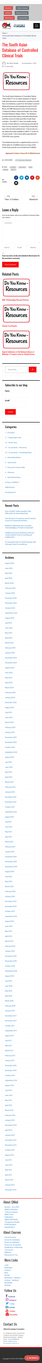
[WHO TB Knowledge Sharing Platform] (16, 288)
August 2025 (9, 618)
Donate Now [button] (23, 18)
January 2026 (10, 593)
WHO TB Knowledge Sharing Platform (15, 299)
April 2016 (8, 1105)
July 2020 (8, 876)
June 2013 (8, 1165)
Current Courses (10, 1237)
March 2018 (9, 1001)
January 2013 (10, 1185)
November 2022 (11, 742)
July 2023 (8, 712)
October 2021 (10, 807)
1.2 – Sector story (11, 442)
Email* (7, 400)
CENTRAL (13, 167)
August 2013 (9, 1155)
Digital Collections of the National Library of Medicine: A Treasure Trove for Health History (18, 353)
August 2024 (9, 668)
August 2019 (9, 921)
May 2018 (8, 991)
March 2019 (9, 941)
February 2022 (10, 787)
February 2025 (10, 648)
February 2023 (10, 727)
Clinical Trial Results (9, 325)
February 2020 (10, 891)
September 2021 (11, 812)
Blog (6, 1273)
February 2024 (10, 692)
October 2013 (10, 1150)
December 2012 (10, 1190)
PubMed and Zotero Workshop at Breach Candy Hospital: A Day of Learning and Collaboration (19, 535)
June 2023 (9, 717)
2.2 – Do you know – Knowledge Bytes (18, 452)
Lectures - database (11, 1280)
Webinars (7, 1252)
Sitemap (7, 1285)
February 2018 (10, 1006)
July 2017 (8, 1041)
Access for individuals (12, 1242)
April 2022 (8, 777)
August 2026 (9, 563)
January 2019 (10, 951)
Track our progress (11, 1212)
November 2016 (11, 1070)
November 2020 (11, 862)
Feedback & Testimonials (13, 1247)
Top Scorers (8, 1250)
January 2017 (10, 1060)
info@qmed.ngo (12, 1341)
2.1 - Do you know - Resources (23, 160)
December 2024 (11, 658)
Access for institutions (12, 1240)
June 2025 (9, 628)
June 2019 (8, 926)
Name (7, 391)
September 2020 (11, 867)
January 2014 (10, 1135)
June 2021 (8, 827)
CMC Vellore (22, 167)
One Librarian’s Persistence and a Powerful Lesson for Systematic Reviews (20, 519)
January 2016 (10, 1120)
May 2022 (8, 772)
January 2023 (10, 732)
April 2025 (8, 638)
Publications (8, 1217)
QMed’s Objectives (11, 1209)
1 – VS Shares (10, 433)
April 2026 (8, 578)
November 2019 (11, 906)
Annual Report (9, 1227)
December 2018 (10, 956)
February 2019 (10, 946)
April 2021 (8, 837)
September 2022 (11, 752)
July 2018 (8, 981)
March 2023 (9, 722)
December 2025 (11, 598)
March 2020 (9, 886)
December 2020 (11, 857)
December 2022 (11, 737)
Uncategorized (10, 492)
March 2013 (9, 1180)
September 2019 (11, 916)
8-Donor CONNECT (12, 482)
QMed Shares (10, 487)
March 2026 (9, 583)
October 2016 (10, 1075)
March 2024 (9, 688)
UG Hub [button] (8, 13)
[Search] (32, 369)
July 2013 (8, 1160)
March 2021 (9, 842)
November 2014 (11, 1125)
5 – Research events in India (15, 467)
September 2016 (11, 1080)
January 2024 (10, 697)
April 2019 (8, 936)
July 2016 (8, 1090)
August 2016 (9, 1085)
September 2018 (11, 971)
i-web (6, 1265)
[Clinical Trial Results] (16, 313)
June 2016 (8, 1095)
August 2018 (9, 976)
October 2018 (10, 966)
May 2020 (8, 881)
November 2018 (11, 961)
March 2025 (9, 643)
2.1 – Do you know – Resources (16, 447)
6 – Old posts (9, 472)
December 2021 (10, 797)
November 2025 (11, 603)
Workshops (8, 1268)
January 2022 (10, 792)
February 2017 (10, 1055)
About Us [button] (8, 8)
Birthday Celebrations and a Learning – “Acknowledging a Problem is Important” (19, 527)
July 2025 (8, 623)
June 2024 (9, 673)
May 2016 (8, 1100)
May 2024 (8, 678)
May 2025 (8, 633)
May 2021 (8, 832)
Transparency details (11, 1222)
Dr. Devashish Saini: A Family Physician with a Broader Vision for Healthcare (20, 543)
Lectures (7, 1270)
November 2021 (10, 802)
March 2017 (9, 1050)
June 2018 (8, 986)
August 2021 (9, 817)
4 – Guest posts (10, 462)
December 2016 (10, 1065)
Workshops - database (12, 1278)
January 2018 (10, 1011)
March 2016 (9, 1110)
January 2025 (10, 653)
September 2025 (11, 613)
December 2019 (10, 901)
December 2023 (11, 702)
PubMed (5, 169)
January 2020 (10, 896)
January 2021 (10, 852)
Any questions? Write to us (11, 1343)
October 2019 (10, 911)
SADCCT (13, 169)
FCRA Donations (10, 1224)
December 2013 (10, 1140)
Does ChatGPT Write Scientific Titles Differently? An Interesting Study (18, 512)
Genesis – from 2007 (11, 1207)
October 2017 (10, 1026)
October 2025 (10, 608)
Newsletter (8, 1283)
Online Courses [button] (22, 8)
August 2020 (9, 871)
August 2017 (9, 1036)
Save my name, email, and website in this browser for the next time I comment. (21, 257)
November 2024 (11, 663)
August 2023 (9, 707)
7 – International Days (12, 477)
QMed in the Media (11, 1219)
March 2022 (9, 782)
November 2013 (10, 1145)
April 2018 (8, 996)
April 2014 (8, 1130)
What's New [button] (9, 18)
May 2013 (8, 1170)
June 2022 (9, 767)
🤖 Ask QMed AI (32, 1358)
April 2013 (8, 1175)
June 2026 (9, 568)
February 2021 (10, 847)
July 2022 (8, 762)
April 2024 (8, 683)
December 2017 (10, 1016)
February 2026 (10, 588)
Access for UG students (12, 1245)
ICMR (30, 167)
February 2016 (10, 1115)
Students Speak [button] (21, 13)
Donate (7, 1275)
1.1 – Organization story (13, 437)
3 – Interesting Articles (13, 457)
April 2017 (8, 1046)
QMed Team (9, 1214)
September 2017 (11, 1031)
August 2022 (9, 757)
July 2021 (8, 822)
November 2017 (11, 1021)
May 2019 (8, 931)
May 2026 (8, 573)
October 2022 (10, 747)
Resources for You (11, 1255)
